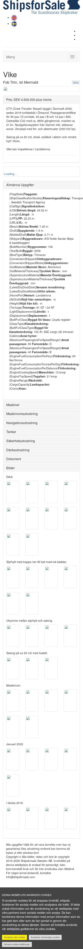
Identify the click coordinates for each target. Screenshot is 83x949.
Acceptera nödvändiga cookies (45, 937)
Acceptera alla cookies (14, 937)
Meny (10, 56)
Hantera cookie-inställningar (17, 944)
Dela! (76, 82)
